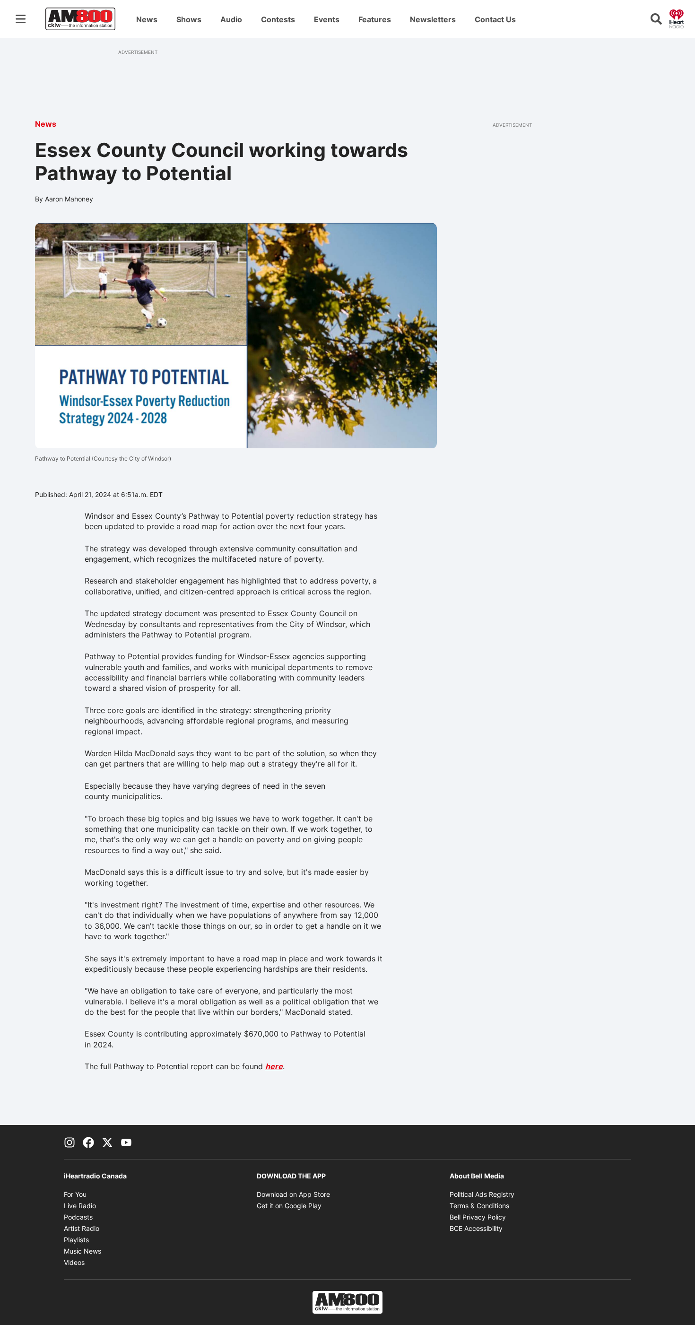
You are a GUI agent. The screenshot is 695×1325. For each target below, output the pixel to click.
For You (75, 1194)
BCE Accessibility (476, 1228)
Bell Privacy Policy (478, 1217)
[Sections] (20, 18)
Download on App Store (293, 1194)
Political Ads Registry (482, 1194)
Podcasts (78, 1217)
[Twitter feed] (107, 1142)
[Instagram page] (69, 1142)
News (146, 19)
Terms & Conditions (479, 1206)
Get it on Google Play (289, 1206)
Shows (188, 19)
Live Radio (80, 1206)
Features (374, 19)
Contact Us (495, 19)
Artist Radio (81, 1228)
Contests (278, 19)
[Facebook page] (88, 1142)
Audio (231, 19)
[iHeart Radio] (676, 18)
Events (326, 19)
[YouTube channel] (126, 1142)
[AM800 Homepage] (80, 19)
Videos (74, 1262)
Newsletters (433, 19)
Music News (82, 1251)
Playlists (76, 1240)
